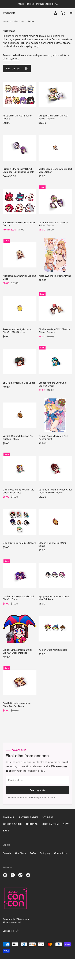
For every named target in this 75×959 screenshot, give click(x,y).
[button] (63, 13)
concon (9, 13)
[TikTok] (20, 875)
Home (6, 21)
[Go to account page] (55, 13)
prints (15, 58)
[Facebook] (28, 875)
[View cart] (63, 13)
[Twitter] (13, 875)
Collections (18, 21)
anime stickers (60, 55)
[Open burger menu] (71, 13)
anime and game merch (38, 55)
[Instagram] (5, 875)
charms (7, 58)
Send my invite (37, 790)
